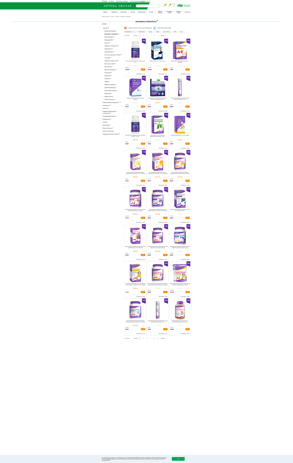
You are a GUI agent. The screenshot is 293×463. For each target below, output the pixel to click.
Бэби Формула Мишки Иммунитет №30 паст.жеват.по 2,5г (180, 210)
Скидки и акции (178, 12)
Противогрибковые (110, 87)
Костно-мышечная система (113, 55)
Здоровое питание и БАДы (111, 134)
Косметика (123, 12)
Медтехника (141, 12)
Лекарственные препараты (111, 102)
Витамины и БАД (169, 12)
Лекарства (114, 12)
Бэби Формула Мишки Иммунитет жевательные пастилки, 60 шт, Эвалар (157, 210)
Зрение (107, 81)
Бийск (106, 1)
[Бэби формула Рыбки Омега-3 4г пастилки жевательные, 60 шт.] (180, 310)
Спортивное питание (111, 90)
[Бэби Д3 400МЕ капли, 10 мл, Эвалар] (180, 125)
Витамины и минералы (111, 34)
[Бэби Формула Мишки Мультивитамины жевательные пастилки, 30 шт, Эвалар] (135, 273)
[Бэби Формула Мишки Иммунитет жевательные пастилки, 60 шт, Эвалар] (157, 199)
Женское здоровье (110, 69)
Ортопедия (106, 125)
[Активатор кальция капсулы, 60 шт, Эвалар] (135, 87)
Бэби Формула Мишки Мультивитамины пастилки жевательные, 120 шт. (180, 284)
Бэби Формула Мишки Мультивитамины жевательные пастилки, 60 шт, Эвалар (157, 284)
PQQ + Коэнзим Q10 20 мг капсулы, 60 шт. (135, 61)
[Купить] (143, 69)
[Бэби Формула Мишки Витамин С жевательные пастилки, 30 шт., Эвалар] (157, 162)
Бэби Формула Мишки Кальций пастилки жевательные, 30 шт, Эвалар (135, 247)
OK (178, 459)
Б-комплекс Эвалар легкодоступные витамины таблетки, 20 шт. (158, 98)
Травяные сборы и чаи (111, 61)
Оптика (151, 12)
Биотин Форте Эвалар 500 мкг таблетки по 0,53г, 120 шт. (135, 136)
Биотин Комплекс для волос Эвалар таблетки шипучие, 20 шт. (180, 98)
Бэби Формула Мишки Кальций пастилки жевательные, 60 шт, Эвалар (157, 247)
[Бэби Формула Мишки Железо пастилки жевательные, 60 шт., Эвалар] (135, 199)
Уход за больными (108, 131)
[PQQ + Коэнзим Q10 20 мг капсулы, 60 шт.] (135, 50)
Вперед (162, 35)
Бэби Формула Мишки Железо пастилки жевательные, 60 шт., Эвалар (135, 210)
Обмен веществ (109, 37)
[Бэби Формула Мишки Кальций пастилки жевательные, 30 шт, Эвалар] (135, 236)
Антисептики (108, 66)
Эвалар (105, 12)
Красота (107, 43)
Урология (107, 78)
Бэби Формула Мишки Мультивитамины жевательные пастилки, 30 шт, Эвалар (135, 284)
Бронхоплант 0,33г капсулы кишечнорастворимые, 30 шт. (157, 136)
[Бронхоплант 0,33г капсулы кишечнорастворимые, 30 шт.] (157, 125)
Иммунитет (108, 75)
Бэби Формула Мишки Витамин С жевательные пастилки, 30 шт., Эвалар (157, 173)
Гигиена (133, 12)
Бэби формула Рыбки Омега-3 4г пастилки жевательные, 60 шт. (180, 321)
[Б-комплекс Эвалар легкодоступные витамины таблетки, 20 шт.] (157, 87)
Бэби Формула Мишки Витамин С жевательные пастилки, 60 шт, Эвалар (180, 173)
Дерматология (109, 96)
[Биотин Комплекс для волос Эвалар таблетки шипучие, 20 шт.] (180, 87)
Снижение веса (109, 52)
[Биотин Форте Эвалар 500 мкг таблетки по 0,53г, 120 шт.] (135, 125)
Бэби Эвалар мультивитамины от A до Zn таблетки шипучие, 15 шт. (157, 321)
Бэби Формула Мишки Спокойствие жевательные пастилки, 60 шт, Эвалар (135, 321)
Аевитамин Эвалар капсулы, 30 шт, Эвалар (180, 61)
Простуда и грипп (110, 64)
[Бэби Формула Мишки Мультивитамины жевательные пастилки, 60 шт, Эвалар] (157, 273)
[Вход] (174, 5)
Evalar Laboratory (109, 99)
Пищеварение (109, 40)
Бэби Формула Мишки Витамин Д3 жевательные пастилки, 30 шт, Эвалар (135, 173)
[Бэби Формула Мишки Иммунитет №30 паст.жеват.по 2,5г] (180, 199)
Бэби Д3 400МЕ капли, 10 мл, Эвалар (180, 135)
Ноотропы (108, 58)
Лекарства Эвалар (110, 31)
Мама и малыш (160, 12)
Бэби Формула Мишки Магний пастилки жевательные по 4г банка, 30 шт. (180, 247)
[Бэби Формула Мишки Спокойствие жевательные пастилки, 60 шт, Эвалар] (135, 310)
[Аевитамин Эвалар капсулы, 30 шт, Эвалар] (180, 50)
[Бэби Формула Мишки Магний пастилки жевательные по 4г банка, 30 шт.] (180, 236)
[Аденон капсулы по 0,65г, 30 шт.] (157, 50)
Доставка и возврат (122, 1)
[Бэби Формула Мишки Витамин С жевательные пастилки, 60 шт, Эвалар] (180, 162)
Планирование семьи (109, 116)
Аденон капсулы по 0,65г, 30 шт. (158, 61)
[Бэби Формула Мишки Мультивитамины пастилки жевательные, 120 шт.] (180, 273)
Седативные (108, 49)
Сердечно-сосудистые (111, 46)
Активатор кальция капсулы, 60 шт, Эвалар (135, 98)
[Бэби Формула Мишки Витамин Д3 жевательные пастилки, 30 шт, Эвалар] (135, 162)
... (150, 35)
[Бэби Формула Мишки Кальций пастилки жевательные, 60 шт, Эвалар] (157, 236)
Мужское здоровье (110, 84)
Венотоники (108, 93)
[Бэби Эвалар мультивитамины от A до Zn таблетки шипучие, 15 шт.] (157, 310)
